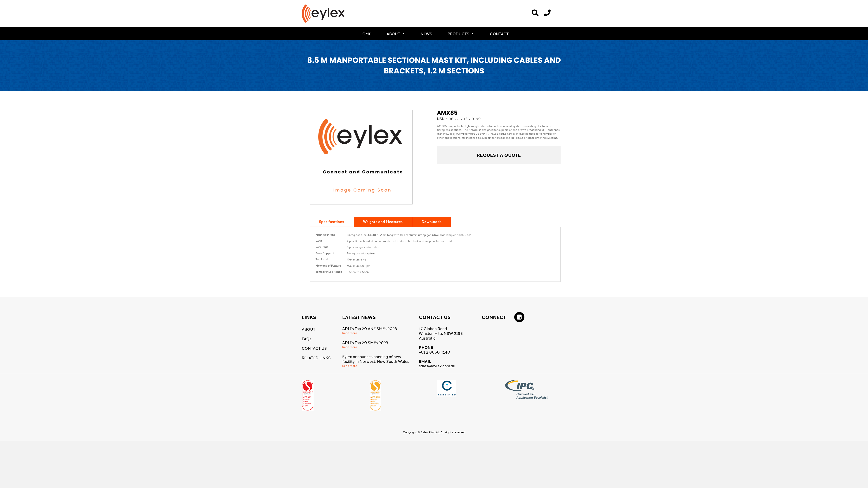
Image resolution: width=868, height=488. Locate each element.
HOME (365, 33)
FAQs (306, 338)
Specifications (331, 221)
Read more (349, 333)
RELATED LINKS (316, 357)
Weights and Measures (383, 221)
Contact (499, 33)
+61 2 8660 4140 (434, 351)
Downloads (431, 221)
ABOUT (393, 33)
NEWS (426, 33)
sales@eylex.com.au (437, 365)
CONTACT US (314, 348)
